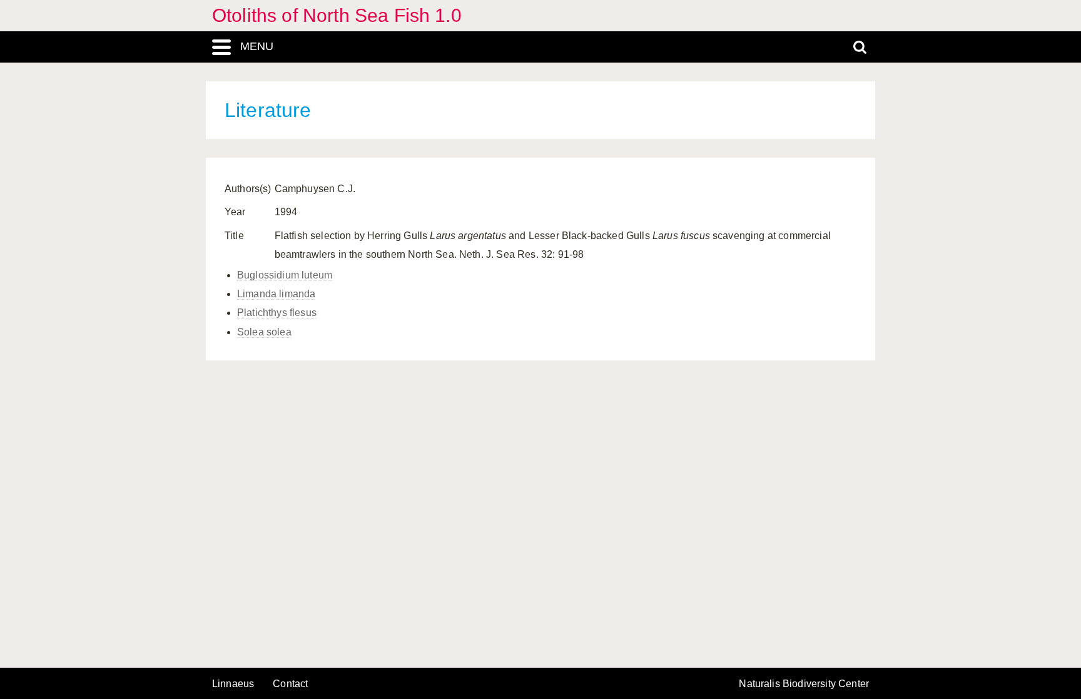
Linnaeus (233, 684)
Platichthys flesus (277, 312)
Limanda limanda (276, 293)
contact (290, 683)
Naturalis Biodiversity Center (804, 684)
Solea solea (264, 332)
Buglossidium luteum (284, 275)
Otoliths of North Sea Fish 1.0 (337, 15)
